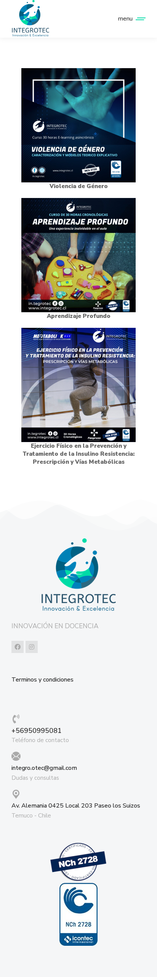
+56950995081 (36, 730)
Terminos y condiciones (42, 680)
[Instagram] (32, 647)
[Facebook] (17, 647)
